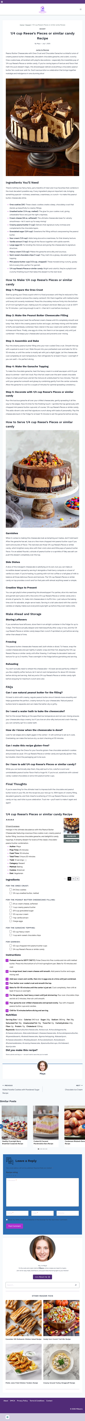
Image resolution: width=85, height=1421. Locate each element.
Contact (49, 1401)
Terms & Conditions (37, 1401)
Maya (38, 44)
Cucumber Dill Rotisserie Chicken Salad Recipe (23, 1339)
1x (69, 879)
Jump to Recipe (42, 50)
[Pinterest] (2, 2)
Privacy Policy (22, 1401)
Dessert (42, 29)
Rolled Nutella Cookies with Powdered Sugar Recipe (20, 1089)
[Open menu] (81, 9)
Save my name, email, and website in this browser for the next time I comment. (37, 1220)
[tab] (38, 1148)
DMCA (12, 1401)
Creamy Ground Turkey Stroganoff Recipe (59, 1383)
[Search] (76, 1285)
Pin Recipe (71, 836)
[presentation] (24, 1318)
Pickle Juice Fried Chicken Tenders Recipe (22, 1383)
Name (10, 1213)
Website (60, 1213)
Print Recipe (71, 841)
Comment (12, 1180)
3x (77, 879)
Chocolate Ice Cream (74, 1088)
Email (35, 1213)
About (6, 1401)
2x (73, 879)
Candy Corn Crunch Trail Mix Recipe (57, 1339)
